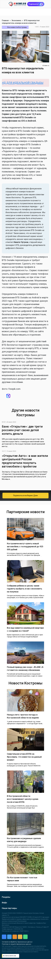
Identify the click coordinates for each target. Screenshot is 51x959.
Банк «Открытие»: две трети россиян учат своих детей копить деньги (22, 430)
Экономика (16, 20)
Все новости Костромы (17, 27)
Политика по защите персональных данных (16, 945)
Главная (5, 20)
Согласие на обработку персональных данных (17, 942)
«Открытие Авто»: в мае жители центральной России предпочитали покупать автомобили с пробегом (25, 462)
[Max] (24, 396)
